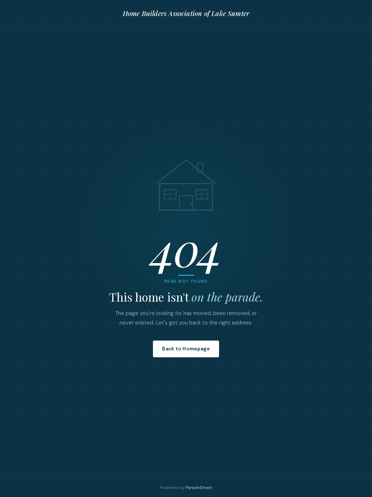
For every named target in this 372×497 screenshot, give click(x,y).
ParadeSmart (199, 487)
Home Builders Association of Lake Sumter (186, 13)
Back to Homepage (186, 349)
